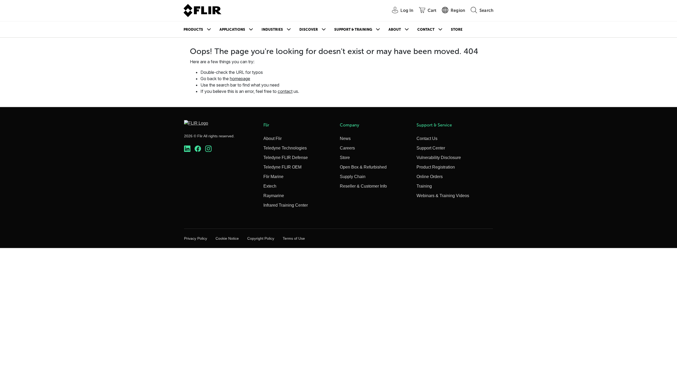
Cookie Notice (227, 238)
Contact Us (427, 138)
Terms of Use (294, 238)
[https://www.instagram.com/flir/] (208, 149)
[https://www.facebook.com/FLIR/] (198, 149)
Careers (347, 148)
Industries (272, 29)
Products (193, 29)
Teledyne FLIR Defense (285, 157)
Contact (425, 29)
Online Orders (430, 176)
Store (457, 29)
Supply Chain (352, 176)
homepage (240, 78)
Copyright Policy (260, 238)
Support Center (431, 148)
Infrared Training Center (285, 205)
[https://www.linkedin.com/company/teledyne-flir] (187, 149)
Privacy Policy (195, 238)
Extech (269, 186)
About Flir (272, 138)
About (394, 29)
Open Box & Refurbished (363, 167)
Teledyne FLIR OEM (282, 167)
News (345, 138)
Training (424, 186)
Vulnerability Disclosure (439, 157)
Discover (308, 29)
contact (285, 91)
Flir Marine (273, 176)
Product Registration (436, 167)
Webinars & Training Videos (443, 195)
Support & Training (353, 29)
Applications (232, 29)
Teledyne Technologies (285, 148)
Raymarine (273, 195)
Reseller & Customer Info (363, 186)
